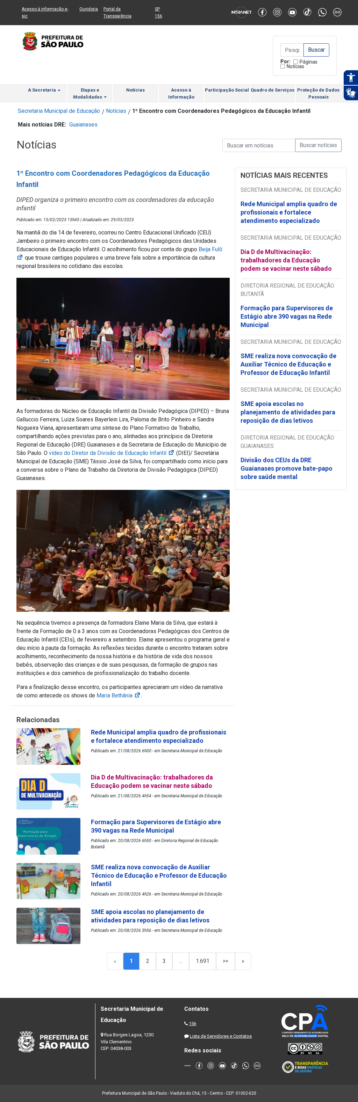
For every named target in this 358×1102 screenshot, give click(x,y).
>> (225, 961)
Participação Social (227, 90)
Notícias (295, 66)
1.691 (202, 961)
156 (192, 1023)
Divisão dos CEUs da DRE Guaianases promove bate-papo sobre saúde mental (286, 468)
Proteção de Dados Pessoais (318, 93)
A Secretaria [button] (42, 90)
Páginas (308, 62)
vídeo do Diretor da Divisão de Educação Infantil (112, 453)
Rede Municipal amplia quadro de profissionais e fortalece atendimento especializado (289, 212)
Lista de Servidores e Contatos (221, 1036)
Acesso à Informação (181, 93)
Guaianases (83, 124)
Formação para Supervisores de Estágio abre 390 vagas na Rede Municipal (287, 316)
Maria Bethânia (118, 695)
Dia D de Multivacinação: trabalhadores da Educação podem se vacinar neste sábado (286, 260)
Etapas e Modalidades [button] (88, 93)
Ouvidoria (88, 9)
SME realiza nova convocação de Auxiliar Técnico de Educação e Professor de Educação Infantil (288, 364)
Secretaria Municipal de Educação (59, 111)
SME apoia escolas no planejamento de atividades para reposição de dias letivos (288, 412)
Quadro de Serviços (272, 90)
